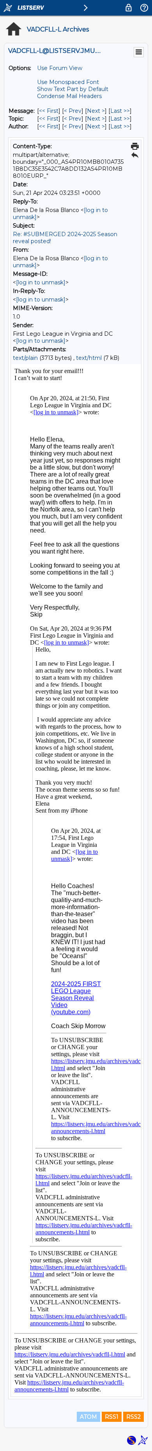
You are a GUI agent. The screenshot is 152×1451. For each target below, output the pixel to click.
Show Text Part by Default (72, 89)
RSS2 (133, 1416)
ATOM (88, 1416)
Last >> (120, 110)
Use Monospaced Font (68, 82)
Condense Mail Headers (69, 96)
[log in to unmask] (40, 282)
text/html (89, 357)
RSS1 (111, 1416)
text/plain (25, 357)
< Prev (72, 110)
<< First (48, 110)
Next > (96, 110)
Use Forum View (59, 68)
